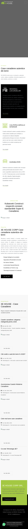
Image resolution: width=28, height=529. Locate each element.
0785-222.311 (5, 493)
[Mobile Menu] (25, 2)
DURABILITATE (15, 162)
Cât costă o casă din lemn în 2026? (13, 354)
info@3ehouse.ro (20, 493)
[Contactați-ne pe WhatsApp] (4, 524)
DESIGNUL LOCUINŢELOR (15, 90)
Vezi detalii (5, 113)
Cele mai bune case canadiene (11, 419)
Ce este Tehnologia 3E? (9, 449)
